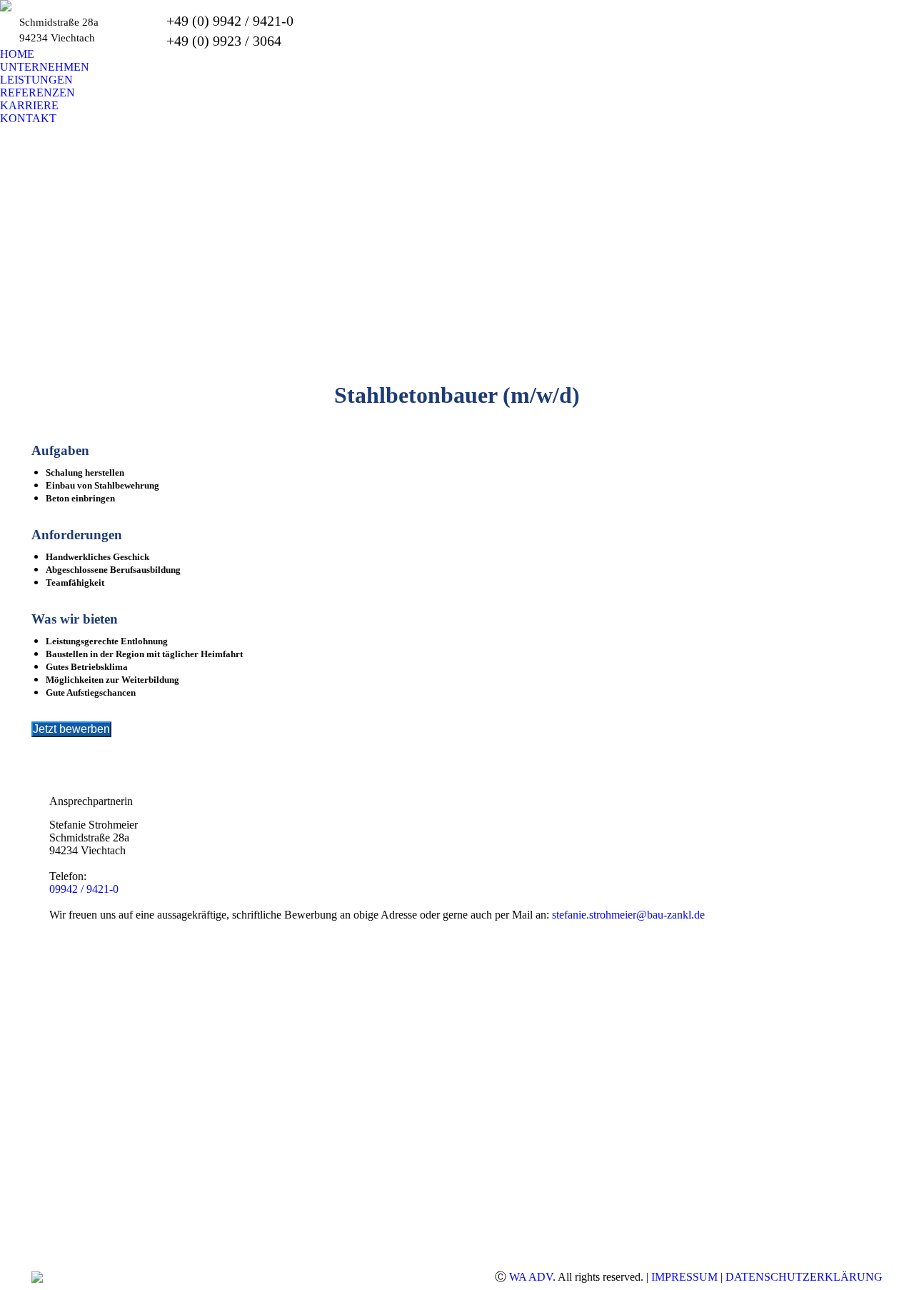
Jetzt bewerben (71, 729)
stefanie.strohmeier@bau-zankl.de (628, 915)
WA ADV (531, 1277)
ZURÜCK (61, 781)
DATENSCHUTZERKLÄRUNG (804, 1277)
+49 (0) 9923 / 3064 (223, 41)
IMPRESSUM (684, 1277)
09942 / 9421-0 (84, 889)
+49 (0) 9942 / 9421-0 (229, 21)
